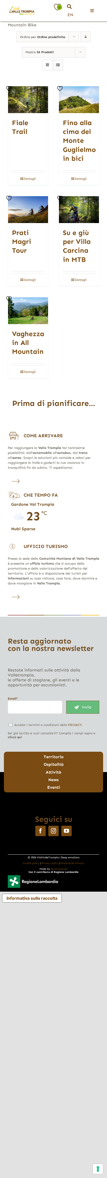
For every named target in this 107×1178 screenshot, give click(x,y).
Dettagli (30, 179)
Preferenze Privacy (72, 863)
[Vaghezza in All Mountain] (28, 310)
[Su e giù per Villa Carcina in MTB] (79, 209)
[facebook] (40, 831)
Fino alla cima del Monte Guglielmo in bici (79, 141)
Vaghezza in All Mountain (28, 343)
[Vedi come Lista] (58, 65)
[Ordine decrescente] (86, 37)
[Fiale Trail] (28, 99)
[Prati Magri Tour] (28, 209)
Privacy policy (50, 863)
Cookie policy (31, 863)
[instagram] (53, 831)
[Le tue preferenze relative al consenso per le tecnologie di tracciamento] (98, 1169)
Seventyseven (59, 869)
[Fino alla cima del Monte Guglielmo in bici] (79, 99)
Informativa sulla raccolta (31, 898)
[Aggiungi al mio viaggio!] (10, 88)
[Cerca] (69, 7)
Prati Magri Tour (21, 242)
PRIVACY (75, 725)
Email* (13, 698)
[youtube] (66, 831)
